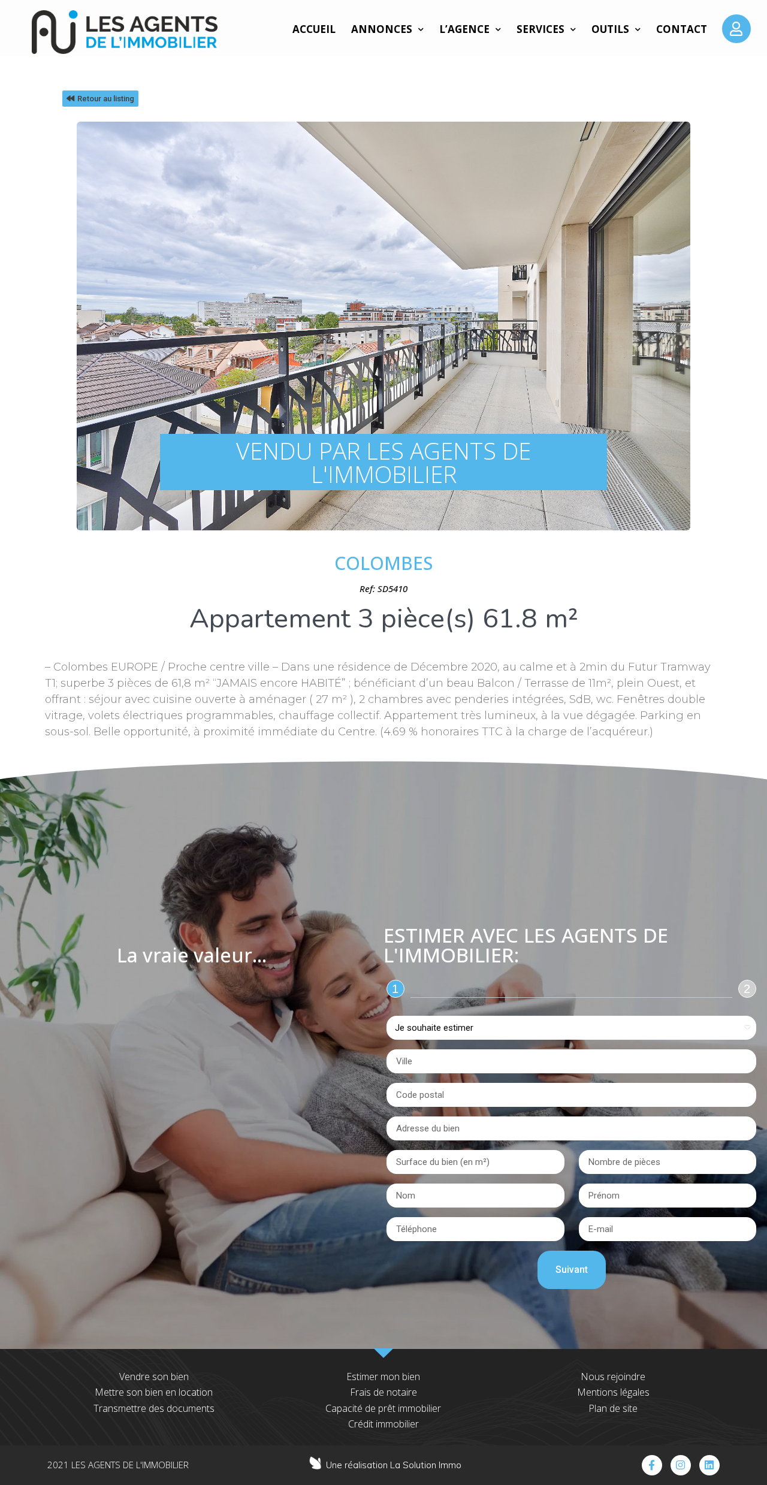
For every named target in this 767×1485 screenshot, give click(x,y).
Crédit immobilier (383, 1423)
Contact (681, 29)
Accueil (314, 29)
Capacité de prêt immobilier (383, 1408)
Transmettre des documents (154, 1408)
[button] (100, 98)
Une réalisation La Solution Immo (393, 1465)
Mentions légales (613, 1392)
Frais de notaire (383, 1392)
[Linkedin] (709, 1465)
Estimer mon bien (383, 1376)
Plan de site (613, 1408)
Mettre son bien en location (154, 1392)
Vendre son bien (154, 1376)
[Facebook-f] (652, 1465)
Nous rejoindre (613, 1376)
